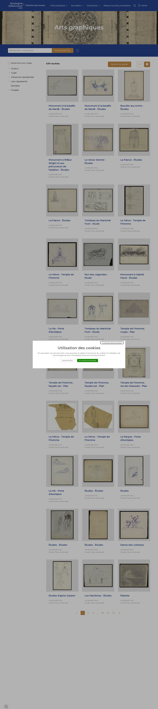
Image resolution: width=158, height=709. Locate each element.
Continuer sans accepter (112, 343)
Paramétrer (67, 361)
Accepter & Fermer (87, 361)
